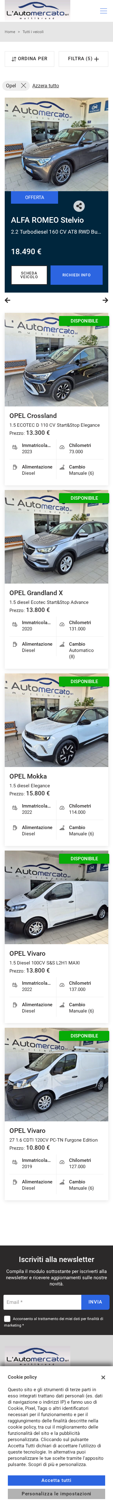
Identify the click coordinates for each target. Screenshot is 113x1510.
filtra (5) (81, 58)
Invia (95, 1302)
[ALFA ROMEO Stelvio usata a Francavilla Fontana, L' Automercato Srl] (56, 144)
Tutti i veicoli (33, 32)
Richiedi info (76, 275)
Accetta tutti (56, 1480)
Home (10, 32)
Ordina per (33, 58)
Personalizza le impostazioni (57, 1494)
